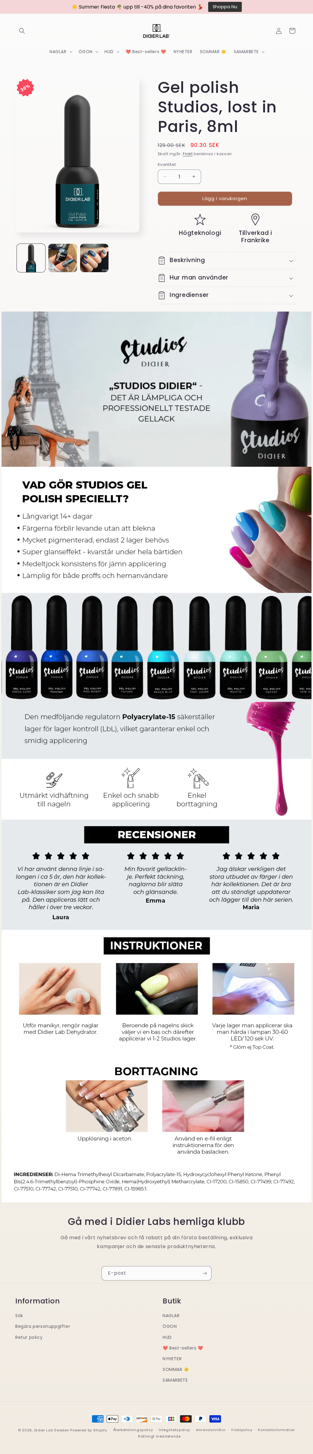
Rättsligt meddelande (159, 1436)
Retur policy (28, 1337)
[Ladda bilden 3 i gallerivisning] (94, 258)
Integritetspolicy (174, 1429)
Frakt (188, 153)
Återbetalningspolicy (133, 1429)
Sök (19, 1316)
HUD (167, 1337)
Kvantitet (167, 164)
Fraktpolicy (241, 1429)
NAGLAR (171, 1316)
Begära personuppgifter (42, 1326)
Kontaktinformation (276, 1429)
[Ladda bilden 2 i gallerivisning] (62, 258)
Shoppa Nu (225, 7)
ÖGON (170, 1326)
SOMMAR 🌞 (176, 1369)
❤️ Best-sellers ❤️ (183, 1348)
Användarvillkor (211, 1429)
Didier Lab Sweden (51, 1430)
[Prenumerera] (204, 1273)
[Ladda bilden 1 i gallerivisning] (31, 258)
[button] (22, 31)
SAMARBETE (175, 1380)
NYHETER (172, 1359)
